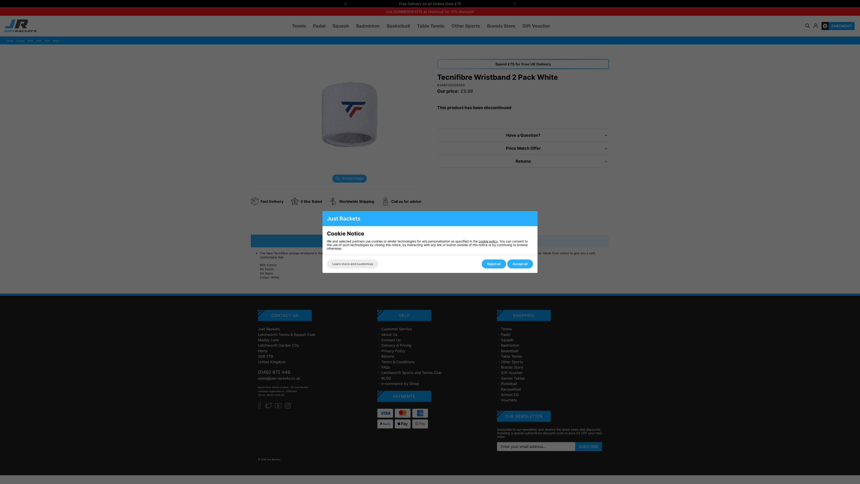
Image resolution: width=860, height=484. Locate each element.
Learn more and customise (352, 264)
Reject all (494, 264)
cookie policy (488, 241)
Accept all (520, 264)
